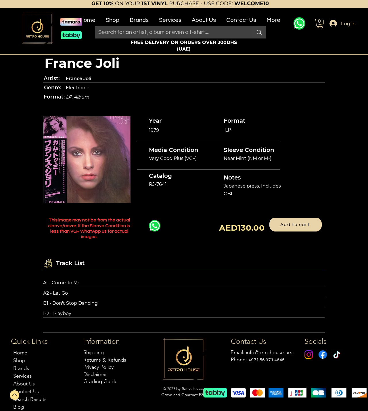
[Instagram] (308, 354)
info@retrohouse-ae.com (274, 352)
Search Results (30, 399)
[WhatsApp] (299, 23)
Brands (21, 368)
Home (20, 353)
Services (22, 376)
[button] (112, 17)
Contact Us (26, 391)
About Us (24, 384)
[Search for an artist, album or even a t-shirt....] (259, 32)
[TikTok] (336, 354)
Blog (18, 407)
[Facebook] (322, 354)
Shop (19, 360)
